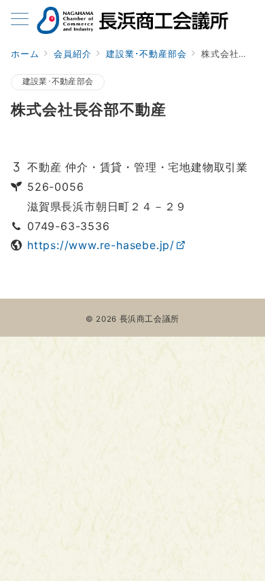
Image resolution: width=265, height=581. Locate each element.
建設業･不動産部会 (57, 81)
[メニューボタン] (20, 20)
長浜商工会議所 (149, 319)
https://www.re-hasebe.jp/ (101, 245)
